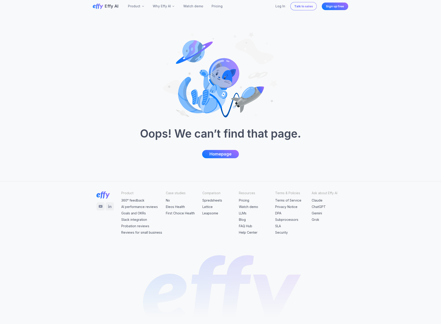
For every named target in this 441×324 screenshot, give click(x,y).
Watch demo (248, 207)
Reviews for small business (141, 232)
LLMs (242, 213)
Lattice (207, 207)
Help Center (248, 232)
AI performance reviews (139, 207)
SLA (278, 226)
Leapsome (210, 213)
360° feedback (132, 200)
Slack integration (134, 220)
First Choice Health (180, 213)
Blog (242, 220)
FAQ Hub (245, 226)
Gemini (317, 213)
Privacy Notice (286, 207)
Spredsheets (212, 200)
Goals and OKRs (133, 213)
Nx (168, 200)
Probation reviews (135, 226)
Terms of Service (288, 200)
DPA (278, 213)
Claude (317, 200)
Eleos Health (175, 207)
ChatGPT (319, 207)
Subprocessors (286, 220)
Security (281, 232)
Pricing (244, 200)
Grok (315, 220)
